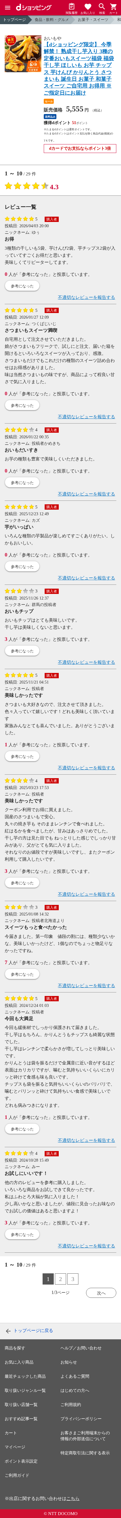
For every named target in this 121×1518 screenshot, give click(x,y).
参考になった (22, 286)
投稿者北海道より (48, 920)
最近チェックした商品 (25, 1376)
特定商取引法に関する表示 (85, 1453)
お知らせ (68, 1362)
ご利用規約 (70, 1404)
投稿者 (38, 688)
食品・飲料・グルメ (52, 19)
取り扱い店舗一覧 (21, 1404)
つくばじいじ (44, 324)
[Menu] (7, 7)
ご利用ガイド (17, 1475)
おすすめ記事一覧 (21, 1419)
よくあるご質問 (74, 1376)
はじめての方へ (74, 1390)
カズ (36, 520)
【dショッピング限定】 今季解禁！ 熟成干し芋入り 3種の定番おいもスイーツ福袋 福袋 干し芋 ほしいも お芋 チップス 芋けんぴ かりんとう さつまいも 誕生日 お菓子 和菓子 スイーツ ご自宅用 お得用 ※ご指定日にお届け (79, 69)
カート (11, 1433)
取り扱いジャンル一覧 (25, 1390)
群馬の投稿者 (44, 604)
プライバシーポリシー (81, 1419)
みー (36, 1167)
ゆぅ (36, 232)
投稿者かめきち (46, 443)
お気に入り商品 (19, 1362)
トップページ (14, 19)
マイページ (15, 1447)
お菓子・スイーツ (93, 19)
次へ (101, 1293)
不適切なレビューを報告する (86, 297)
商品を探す (15, 1348)
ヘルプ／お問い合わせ (81, 1348)
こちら (73, 1498)
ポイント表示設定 (21, 1461)
